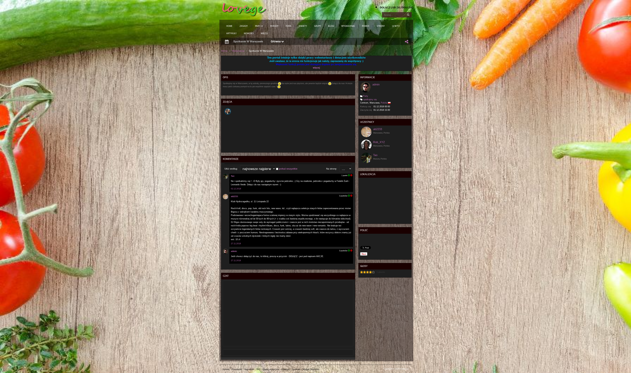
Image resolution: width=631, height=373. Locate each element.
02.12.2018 (236, 189)
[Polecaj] (406, 41)
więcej (316, 67)
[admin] (225, 251)
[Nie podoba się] (351, 175)
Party (365, 96)
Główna (276, 41)
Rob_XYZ (379, 142)
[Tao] (225, 176)
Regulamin (249, 369)
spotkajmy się (370, 99)
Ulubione (285, 369)
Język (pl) (296, 369)
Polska (384, 103)
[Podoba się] (349, 175)
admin (234, 251)
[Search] (408, 14)
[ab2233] (225, 196)
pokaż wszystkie (288, 168)
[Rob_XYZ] (366, 145)
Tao (232, 176)
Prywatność (237, 369)
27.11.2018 (236, 243)
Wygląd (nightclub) (311, 369)
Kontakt (226, 369)
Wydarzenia (238, 50)
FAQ (258, 369)
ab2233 (234, 196)
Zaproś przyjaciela (271, 369)
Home (224, 50)
